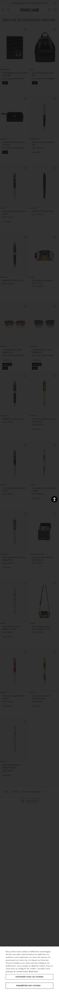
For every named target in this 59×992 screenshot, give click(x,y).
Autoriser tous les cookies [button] (29, 977)
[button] (29, 986)
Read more (33, 971)
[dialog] (29, 969)
